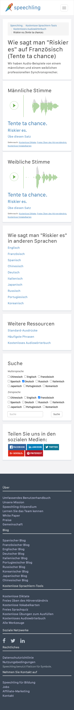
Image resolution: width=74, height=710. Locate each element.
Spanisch (14, 260)
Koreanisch (16, 303)
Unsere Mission (13, 502)
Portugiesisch (18, 297)
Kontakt (8, 695)
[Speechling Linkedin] (24, 641)
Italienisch (15, 278)
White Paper (11, 515)
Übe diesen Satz (19, 136)
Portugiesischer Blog (17, 562)
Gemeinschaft (13, 524)
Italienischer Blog (15, 558)
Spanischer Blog (14, 540)
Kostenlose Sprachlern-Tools (41, 25)
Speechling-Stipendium (20, 506)
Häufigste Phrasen (21, 336)
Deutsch (14, 272)
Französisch (16, 254)
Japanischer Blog (15, 576)
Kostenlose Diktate (16, 596)
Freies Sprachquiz (15, 609)
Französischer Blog (16, 545)
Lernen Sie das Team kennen (23, 511)
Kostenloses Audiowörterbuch (29, 29)
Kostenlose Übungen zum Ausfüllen (28, 614)
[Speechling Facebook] (6, 641)
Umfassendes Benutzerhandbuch (27, 498)
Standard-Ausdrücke (23, 330)
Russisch (14, 291)
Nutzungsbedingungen (19, 662)
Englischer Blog (13, 549)
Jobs (6, 687)
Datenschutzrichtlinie (18, 657)
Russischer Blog (14, 567)
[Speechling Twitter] (15, 641)
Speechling (16, 25)
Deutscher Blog (13, 553)
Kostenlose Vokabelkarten (21, 605)
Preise (7, 520)
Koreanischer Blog (15, 571)
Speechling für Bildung (19, 682)
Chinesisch (15, 266)
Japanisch (15, 284)
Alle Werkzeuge (13, 623)
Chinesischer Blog (15, 580)
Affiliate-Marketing (16, 691)
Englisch (14, 247)
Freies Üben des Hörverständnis (25, 600)
